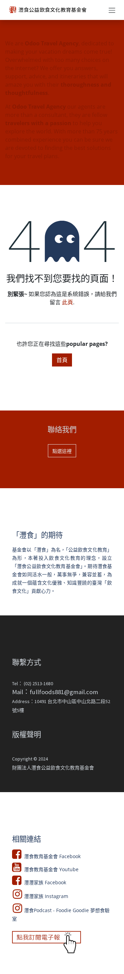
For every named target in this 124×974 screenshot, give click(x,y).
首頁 (62, 360)
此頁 (67, 302)
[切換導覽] (112, 10)
